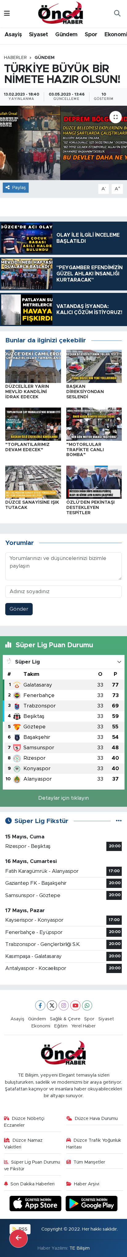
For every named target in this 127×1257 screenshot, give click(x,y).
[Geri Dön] (18, 1238)
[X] (52, 1005)
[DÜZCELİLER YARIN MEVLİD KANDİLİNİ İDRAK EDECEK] (33, 365)
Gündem (66, 34)
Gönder (19, 609)
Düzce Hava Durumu (96, 1118)
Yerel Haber (83, 1026)
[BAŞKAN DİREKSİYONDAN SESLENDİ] (94, 365)
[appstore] (36, 1204)
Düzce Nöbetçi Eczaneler (24, 1122)
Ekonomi (40, 1026)
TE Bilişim (79, 1248)
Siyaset (38, 34)
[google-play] (91, 1204)
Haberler (15, 58)
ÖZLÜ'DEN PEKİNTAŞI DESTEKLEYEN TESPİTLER (90, 507)
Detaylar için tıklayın (63, 798)
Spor (91, 34)
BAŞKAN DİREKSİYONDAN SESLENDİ (85, 391)
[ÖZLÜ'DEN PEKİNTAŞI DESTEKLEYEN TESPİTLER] (94, 481)
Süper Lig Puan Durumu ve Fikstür (32, 1165)
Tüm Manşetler (89, 1162)
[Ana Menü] (7, 13)
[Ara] (117, 14)
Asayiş (13, 34)
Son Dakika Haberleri (32, 1184)
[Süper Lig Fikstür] (119, 821)
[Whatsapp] (87, 1005)
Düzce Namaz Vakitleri (23, 1143)
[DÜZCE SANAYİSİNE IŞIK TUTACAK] (33, 481)
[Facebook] (40, 1005)
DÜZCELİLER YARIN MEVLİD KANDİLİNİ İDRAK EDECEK (27, 391)
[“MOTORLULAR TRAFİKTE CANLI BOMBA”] (94, 424)
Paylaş (19, 187)
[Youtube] (75, 1005)
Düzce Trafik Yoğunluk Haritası (93, 1143)
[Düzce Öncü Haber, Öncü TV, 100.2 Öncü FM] (61, 13)
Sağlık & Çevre (65, 1019)
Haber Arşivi (86, 1184)
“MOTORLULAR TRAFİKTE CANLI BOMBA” (85, 450)
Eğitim (61, 1026)
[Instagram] (64, 1005)
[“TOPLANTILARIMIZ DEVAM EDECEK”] (33, 424)
